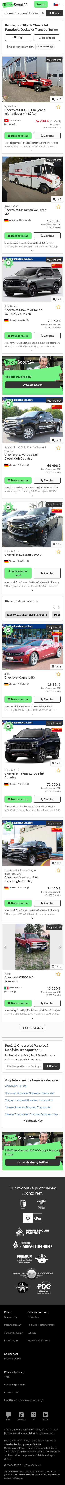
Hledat (56, 13)
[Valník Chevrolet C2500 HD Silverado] (32, 947)
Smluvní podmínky (51, 1474)
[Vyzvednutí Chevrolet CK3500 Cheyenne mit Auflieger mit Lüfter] (32, 79)
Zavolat (49, 135)
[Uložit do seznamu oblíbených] (58, 106)
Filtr (19, 37)
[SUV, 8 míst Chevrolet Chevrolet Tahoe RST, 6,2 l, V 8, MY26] (32, 279)
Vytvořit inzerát (33, 385)
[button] (61, 4)
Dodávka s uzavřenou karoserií (27, 614)
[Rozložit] (32, 150)
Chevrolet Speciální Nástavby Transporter (30, 1093)
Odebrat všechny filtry (21, 46)
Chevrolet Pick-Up (16, 1086)
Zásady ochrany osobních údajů (25, 1474)
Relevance (48, 37)
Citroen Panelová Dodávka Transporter (28, 1107)
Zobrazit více (34, 1120)
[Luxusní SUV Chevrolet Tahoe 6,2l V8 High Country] (32, 743)
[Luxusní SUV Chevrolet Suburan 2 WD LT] (32, 524)
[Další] (59, 79)
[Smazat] (43, 13)
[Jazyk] (56, 4)
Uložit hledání (33, 1028)
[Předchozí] (5, 79)
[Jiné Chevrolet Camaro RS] (32, 647)
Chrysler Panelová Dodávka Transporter (29, 1100)
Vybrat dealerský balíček (32, 1162)
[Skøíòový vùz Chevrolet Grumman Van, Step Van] (32, 179)
